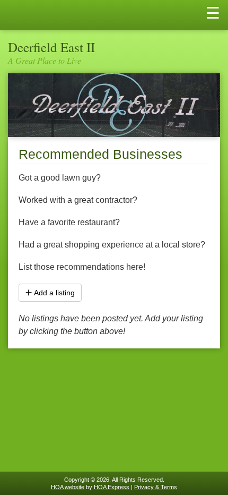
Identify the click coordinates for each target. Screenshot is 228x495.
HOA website (67, 487)
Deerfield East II (51, 47)
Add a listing (54, 292)
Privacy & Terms (155, 487)
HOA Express (111, 487)
